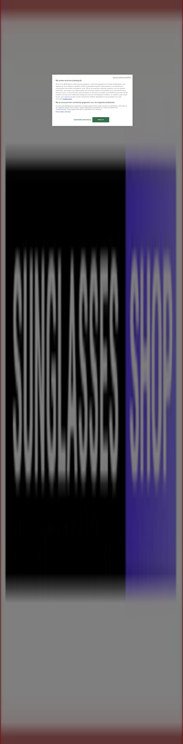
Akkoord (101, 119)
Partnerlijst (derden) (63, 112)
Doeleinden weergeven (82, 119)
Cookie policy (67, 99)
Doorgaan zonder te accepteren (122, 77)
